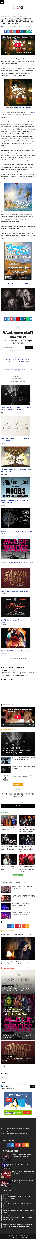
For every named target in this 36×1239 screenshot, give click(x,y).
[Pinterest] (16, 926)
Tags (24, 882)
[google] (11, 31)
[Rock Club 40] (18, 5)
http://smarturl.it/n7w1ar (23, 107)
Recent (11, 882)
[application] (18, 717)
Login (32, 1086)
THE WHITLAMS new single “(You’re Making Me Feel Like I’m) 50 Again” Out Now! (18, 359)
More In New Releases (17, 381)
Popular (5, 882)
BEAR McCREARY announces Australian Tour (16, 651)
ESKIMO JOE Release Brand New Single (14, 591)
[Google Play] (19, 926)
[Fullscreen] (33, 725)
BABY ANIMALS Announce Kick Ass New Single (17, 562)
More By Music (17, 378)
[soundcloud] (23, 926)
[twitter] (8, 31)
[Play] (3, 725)
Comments (18, 882)
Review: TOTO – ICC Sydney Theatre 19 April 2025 (16, 532)
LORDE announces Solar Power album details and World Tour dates (18, 369)
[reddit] (14, 31)
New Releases (9, 14)
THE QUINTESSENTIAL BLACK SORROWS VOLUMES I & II (15, 439)
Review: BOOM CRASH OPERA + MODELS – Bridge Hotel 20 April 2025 (15, 501)
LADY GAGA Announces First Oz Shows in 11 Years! (16, 621)
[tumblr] (24, 31)
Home (2, 14)
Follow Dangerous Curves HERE (18, 284)
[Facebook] (9, 926)
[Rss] (27, 926)
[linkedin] (21, 31)
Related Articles (17, 376)
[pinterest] (18, 31)
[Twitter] (12, 926)
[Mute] (30, 725)
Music (3, 26)
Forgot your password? (7, 1088)
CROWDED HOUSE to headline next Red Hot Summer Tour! (16, 470)
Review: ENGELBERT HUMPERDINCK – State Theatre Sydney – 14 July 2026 (16, 409)
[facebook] (5, 31)
